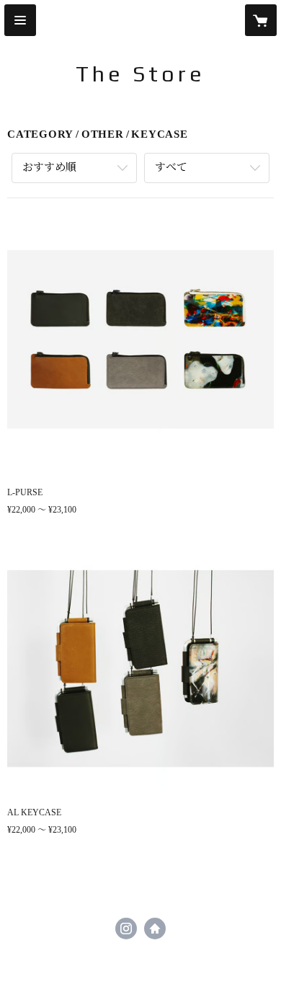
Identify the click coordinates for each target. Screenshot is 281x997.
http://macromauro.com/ (155, 928)
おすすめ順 (49, 167)
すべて (171, 167)
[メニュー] (20, 20)
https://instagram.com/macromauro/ (126, 928)
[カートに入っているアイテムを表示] (261, 20)
